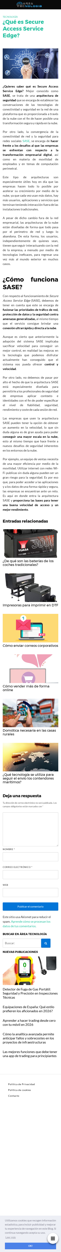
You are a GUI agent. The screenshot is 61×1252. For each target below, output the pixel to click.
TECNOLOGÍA (10, 16)
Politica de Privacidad (21, 1084)
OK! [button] (30, 1245)
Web (5, 885)
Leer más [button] (10, 1237)
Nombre (9, 849)
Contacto (13, 1095)
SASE (26, 141)
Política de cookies (19, 1090)
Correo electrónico (17, 867)
